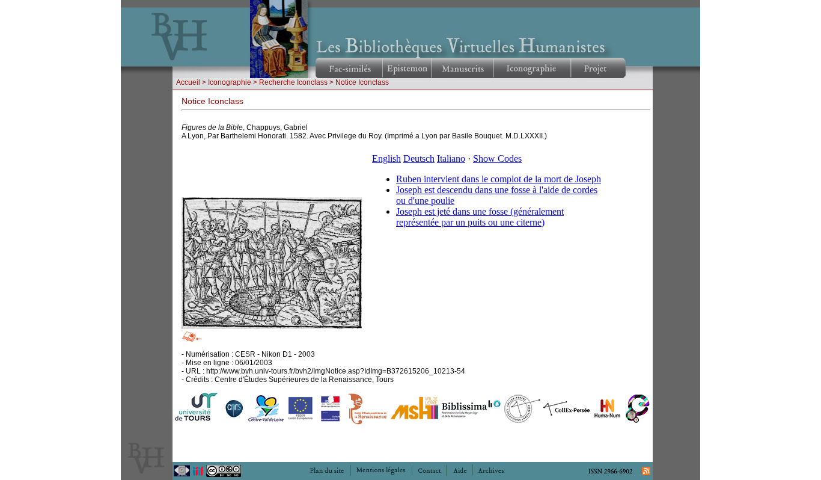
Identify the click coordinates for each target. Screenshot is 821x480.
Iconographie (229, 82)
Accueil (188, 82)
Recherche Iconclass (293, 82)
